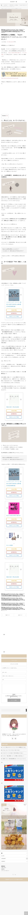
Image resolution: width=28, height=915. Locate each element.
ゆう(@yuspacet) (10, 41)
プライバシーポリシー (5, 870)
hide (7, 115)
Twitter (13, 874)
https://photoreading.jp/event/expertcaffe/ (9, 78)
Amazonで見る (14, 310)
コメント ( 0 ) (14, 660)
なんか (4, 804)
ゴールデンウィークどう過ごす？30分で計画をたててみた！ (12, 753)
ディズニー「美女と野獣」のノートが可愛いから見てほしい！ (13, 755)
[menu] (26, 2)
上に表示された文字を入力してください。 (14, 695)
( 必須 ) (4, 672)
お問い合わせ (3, 867)
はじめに (2, 855)
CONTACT (3, 861)
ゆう (14, 732)
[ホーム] (14, 853)
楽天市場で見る (14, 313)
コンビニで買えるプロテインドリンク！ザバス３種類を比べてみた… (14, 747)
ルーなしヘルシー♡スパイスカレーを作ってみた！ (11, 750)
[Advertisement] (14, 100)
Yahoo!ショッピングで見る (14, 316)
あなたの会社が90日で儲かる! (15, 52)
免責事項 (2, 869)
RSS (15, 874)
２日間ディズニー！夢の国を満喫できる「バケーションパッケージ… (14, 758)
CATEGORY (3, 858)
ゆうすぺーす (12, 879)
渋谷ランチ (5, 820)
